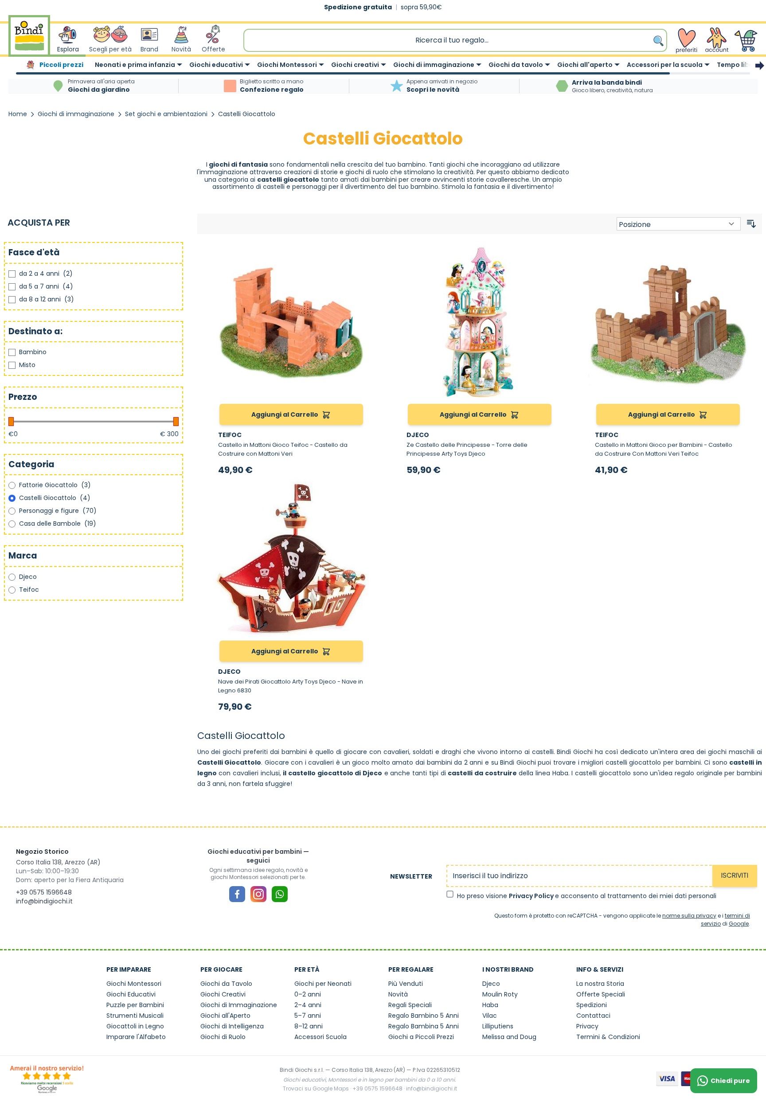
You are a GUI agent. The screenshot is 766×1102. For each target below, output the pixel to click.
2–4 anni (307, 1004)
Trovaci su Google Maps (316, 1088)
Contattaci (593, 1015)
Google (739, 923)
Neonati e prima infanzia (135, 64)
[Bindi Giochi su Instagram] (258, 894)
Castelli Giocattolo (246, 113)
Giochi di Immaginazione (238, 1004)
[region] (383, 65)
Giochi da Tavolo (226, 983)
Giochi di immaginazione (433, 64)
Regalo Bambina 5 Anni (423, 1026)
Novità (398, 994)
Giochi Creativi (223, 994)
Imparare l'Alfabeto (136, 1036)
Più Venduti (405, 983)
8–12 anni (308, 1026)
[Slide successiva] (759, 65)
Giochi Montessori (287, 64)
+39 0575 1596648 (44, 892)
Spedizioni (591, 1004)
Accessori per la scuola (665, 64)
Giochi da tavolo (516, 64)
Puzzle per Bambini (135, 1004)
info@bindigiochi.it (44, 901)
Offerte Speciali (600, 994)
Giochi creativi (355, 64)
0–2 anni (307, 994)
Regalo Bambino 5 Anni (423, 1015)
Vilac (489, 1015)
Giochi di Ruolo (223, 1036)
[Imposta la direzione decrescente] (751, 224)
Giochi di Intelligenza (232, 1026)
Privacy (587, 1026)
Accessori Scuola (320, 1036)
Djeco (491, 983)
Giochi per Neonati (323, 983)
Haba (490, 1004)
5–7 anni (307, 1015)
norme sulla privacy (689, 915)
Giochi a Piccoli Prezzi (421, 1036)
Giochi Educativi (131, 994)
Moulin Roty (500, 994)
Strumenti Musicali (135, 1015)
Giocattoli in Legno (135, 1026)
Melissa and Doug (509, 1036)
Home (17, 113)
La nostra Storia (600, 983)
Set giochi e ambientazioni (166, 113)
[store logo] (29, 40)
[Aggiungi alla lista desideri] (360, 253)
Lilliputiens (497, 1026)
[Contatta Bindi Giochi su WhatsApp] (280, 894)
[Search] (659, 40)
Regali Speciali (410, 1004)
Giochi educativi (216, 64)
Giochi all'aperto (585, 64)
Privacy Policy (532, 895)
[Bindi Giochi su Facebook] (237, 894)
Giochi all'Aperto (225, 1015)
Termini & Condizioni (608, 1036)
